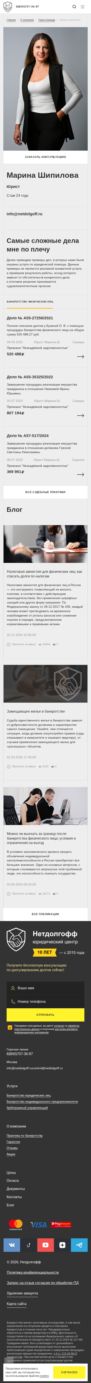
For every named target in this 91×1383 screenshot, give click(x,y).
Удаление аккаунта (22, 1293)
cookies (44, 1375)
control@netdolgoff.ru (47, 1068)
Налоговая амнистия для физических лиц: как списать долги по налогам (44, 574)
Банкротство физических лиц (30, 301)
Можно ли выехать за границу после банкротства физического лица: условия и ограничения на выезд (41, 838)
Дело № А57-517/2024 (28, 435)
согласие (59, 1025)
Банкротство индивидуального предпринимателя (42, 1101)
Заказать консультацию (45, 157)
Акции (11, 1154)
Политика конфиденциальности (33, 1272)
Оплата (13, 1180)
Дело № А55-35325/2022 (30, 377)
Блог (10, 1205)
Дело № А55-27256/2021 (30, 318)
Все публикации (45, 914)
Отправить (45, 1014)
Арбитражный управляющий (27, 1107)
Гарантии (13, 1141)
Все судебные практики (45, 492)
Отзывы (12, 1148)
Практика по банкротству (25, 1135)
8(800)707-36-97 (27, 6)
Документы (16, 1189)
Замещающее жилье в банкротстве (36, 711)
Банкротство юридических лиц (29, 1095)
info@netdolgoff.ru (24, 214)
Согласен (69, 1372)
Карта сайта (17, 1304)
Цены (11, 1173)
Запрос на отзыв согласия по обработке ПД (43, 1283)
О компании (16, 1126)
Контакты (14, 1197)
